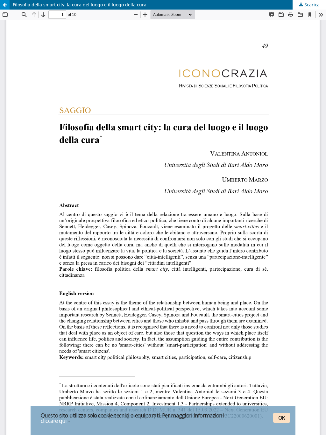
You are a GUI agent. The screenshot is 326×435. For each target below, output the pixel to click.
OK (281, 417)
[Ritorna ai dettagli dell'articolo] (5, 5)
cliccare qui (54, 420)
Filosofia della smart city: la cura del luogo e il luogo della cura (79, 5)
